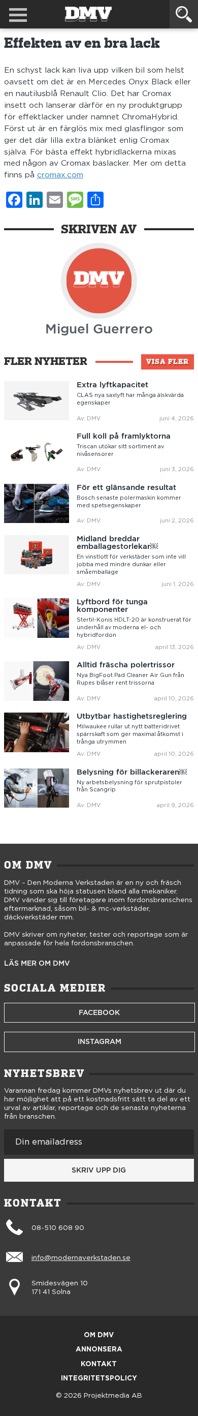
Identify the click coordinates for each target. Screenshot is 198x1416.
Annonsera (99, 1349)
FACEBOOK (99, 1012)
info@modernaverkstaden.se (80, 1257)
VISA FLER (167, 361)
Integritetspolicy (99, 1378)
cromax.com (60, 175)
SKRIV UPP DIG (99, 1170)
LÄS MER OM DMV (37, 963)
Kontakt (99, 1364)
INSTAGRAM (99, 1041)
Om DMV (99, 1335)
